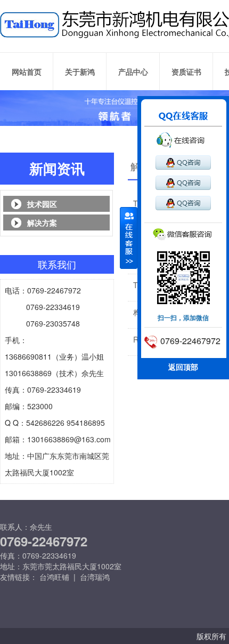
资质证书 (186, 71)
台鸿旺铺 (54, 576)
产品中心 (133, 71)
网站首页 (27, 71)
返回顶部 (183, 366)
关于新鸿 (80, 71)
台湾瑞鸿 (95, 576)
